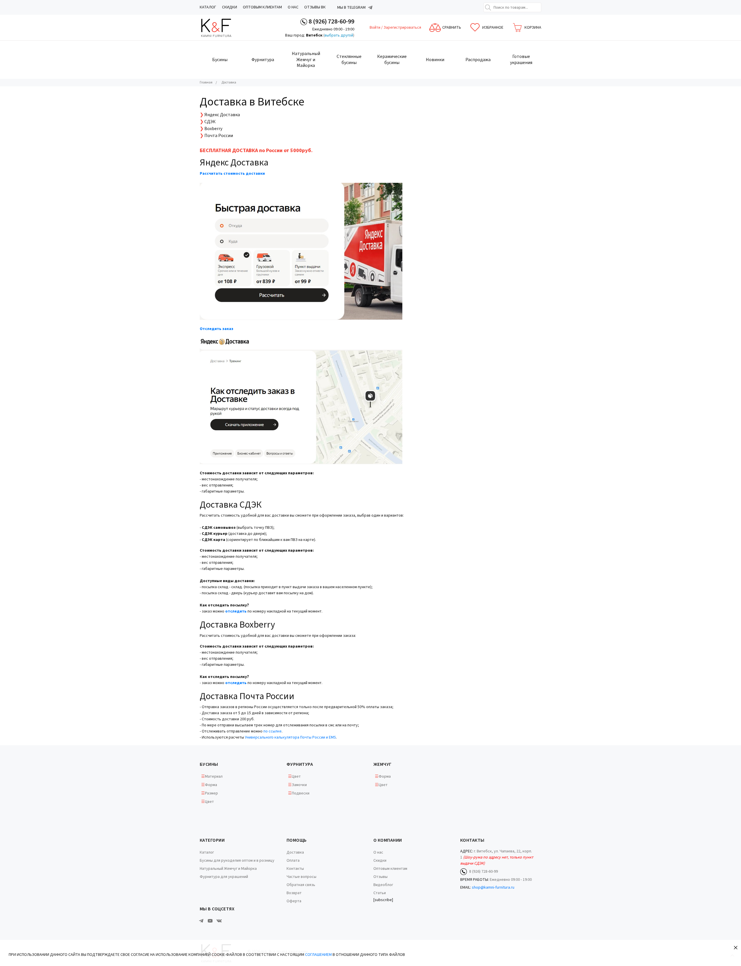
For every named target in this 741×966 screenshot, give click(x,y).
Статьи (379, 893)
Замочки (299, 785)
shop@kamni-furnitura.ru (493, 887)
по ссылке (272, 731)
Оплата (293, 860)
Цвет (209, 802)
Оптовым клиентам (262, 7)
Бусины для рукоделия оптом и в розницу (237, 860)
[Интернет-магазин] (221, 27)
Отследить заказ (216, 329)
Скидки (229, 7)
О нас (293, 7)
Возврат (294, 893)
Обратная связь (301, 885)
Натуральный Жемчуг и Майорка (228, 869)
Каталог (208, 7)
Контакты (295, 869)
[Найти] (488, 7)
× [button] (735, 947)
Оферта (294, 901)
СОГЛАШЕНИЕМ (318, 955)
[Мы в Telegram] (370, 7)
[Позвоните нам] (303, 21)
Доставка (295, 852)
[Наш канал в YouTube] (210, 921)
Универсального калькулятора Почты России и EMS (290, 737)
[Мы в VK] (219, 921)
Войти (375, 27)
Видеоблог (383, 885)
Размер (211, 793)
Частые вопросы (301, 877)
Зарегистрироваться (402, 27)
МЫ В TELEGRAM (351, 7)
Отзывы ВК (315, 7)
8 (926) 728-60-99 (331, 21)
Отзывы (380, 877)
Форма (211, 785)
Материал (214, 776)
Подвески (300, 793)
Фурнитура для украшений (224, 877)
